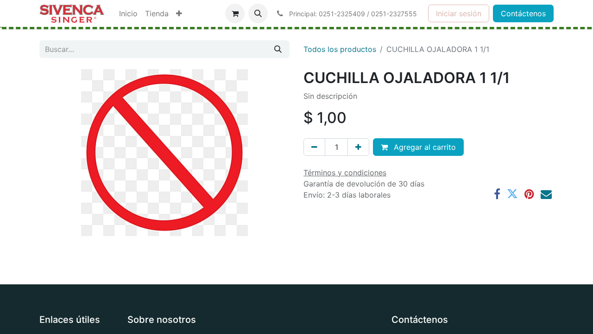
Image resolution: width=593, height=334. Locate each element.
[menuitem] (128, 13)
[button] (258, 13)
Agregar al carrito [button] (423, 147)
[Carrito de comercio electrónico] (235, 13)
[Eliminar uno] (314, 147)
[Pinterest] (529, 193)
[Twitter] (512, 193)
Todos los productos (339, 49)
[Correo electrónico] (546, 193)
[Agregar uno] (358, 147)
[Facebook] (497, 193)
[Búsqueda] (278, 49)
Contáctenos (523, 13)
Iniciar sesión (458, 13)
